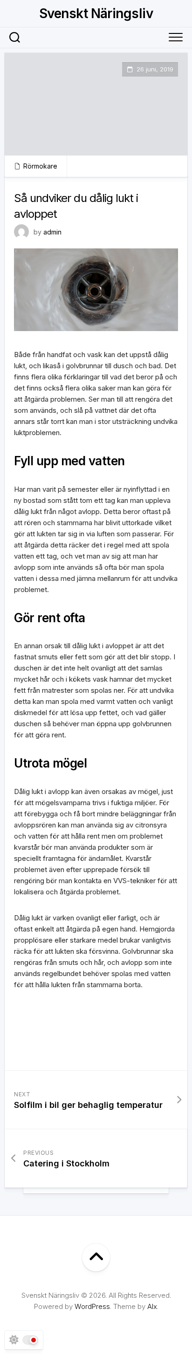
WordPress (92, 1306)
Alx (152, 1306)
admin (52, 232)
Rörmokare (40, 166)
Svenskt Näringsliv (96, 13)
